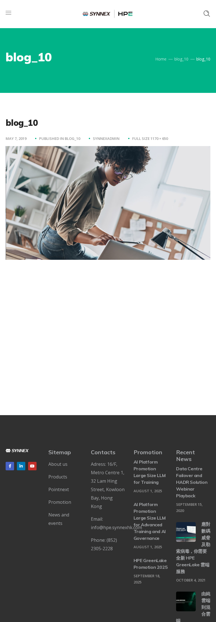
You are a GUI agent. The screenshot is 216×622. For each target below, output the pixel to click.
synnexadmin (106, 138)
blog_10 (181, 59)
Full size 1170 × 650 (150, 138)
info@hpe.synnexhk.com (116, 527)
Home (160, 59)
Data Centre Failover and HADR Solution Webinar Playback (191, 482)
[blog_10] (108, 150)
